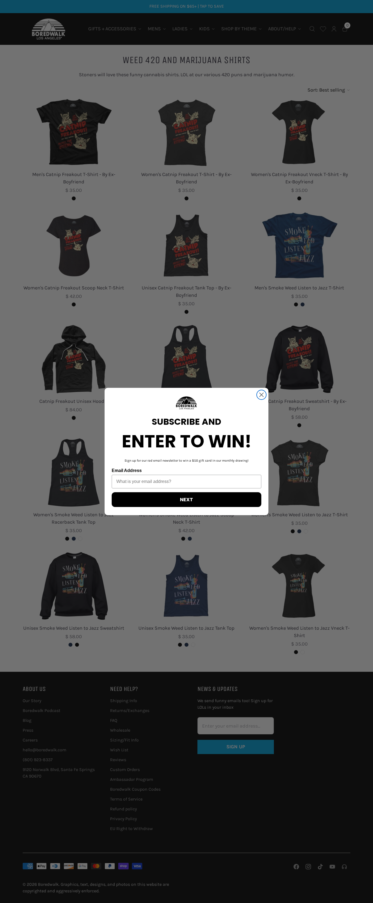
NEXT (186, 499)
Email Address (127, 470)
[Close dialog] (261, 395)
